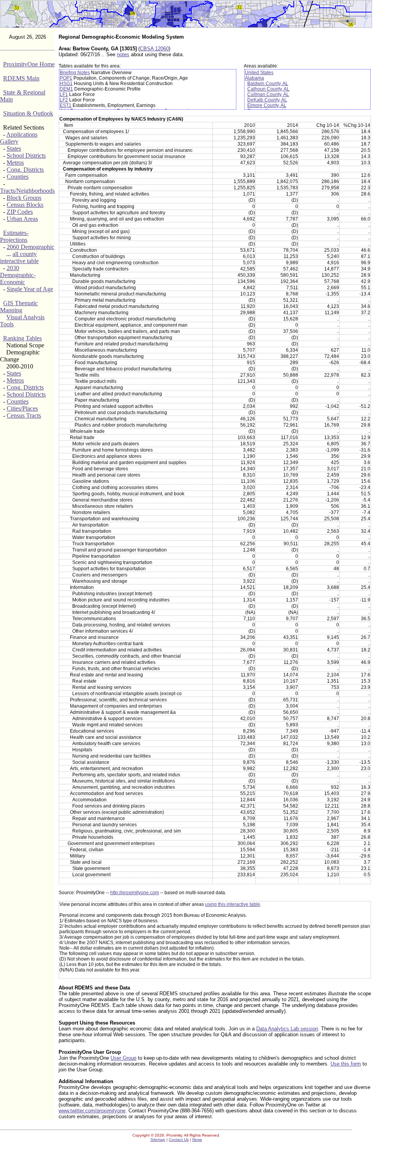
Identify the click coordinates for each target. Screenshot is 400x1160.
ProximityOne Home (29, 64)
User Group (123, 1058)
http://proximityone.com (134, 892)
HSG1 (66, 83)
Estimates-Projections (14, 236)
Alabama (254, 78)
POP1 (66, 78)
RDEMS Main (21, 78)
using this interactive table (232, 904)
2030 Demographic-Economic (18, 275)
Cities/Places (22, 408)
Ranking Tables (22, 338)
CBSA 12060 (154, 49)
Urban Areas (22, 218)
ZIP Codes (20, 211)
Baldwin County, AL (267, 83)
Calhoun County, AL (268, 89)
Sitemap (157, 1139)
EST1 (65, 105)
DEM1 (66, 89)
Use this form (345, 1064)
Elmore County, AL (266, 105)
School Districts (26, 155)
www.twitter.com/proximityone (92, 1111)
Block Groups (24, 197)
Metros (15, 162)
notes (123, 54)
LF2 (64, 100)
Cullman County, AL (268, 94)
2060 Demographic (30, 247)
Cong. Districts (25, 169)
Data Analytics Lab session (287, 1029)
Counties (18, 176)
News (197, 1139)
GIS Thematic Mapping (19, 306)
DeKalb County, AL (267, 100)
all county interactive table (19, 257)
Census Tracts (24, 415)
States (14, 148)
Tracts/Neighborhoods (27, 190)
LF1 (64, 94)
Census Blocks (25, 204)
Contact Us (179, 1139)
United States (259, 72)
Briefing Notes (75, 72)
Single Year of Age (30, 289)
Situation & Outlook (28, 113)
